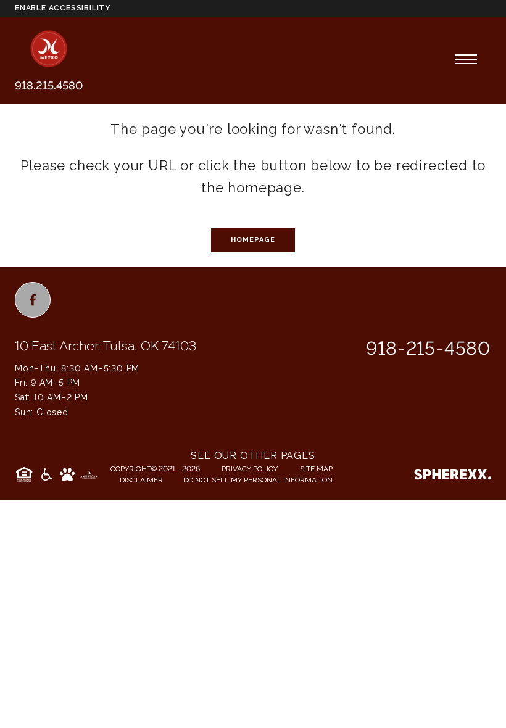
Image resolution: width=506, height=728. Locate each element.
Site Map (316, 469)
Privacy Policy (250, 469)
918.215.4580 (49, 85)
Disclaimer (141, 480)
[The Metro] (48, 48)
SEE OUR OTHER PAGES (253, 455)
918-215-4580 (428, 348)
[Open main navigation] (466, 59)
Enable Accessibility (62, 8)
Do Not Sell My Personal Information (258, 480)
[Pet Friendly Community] (67, 474)
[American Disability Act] (45, 474)
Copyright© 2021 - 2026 (155, 469)
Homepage (253, 240)
